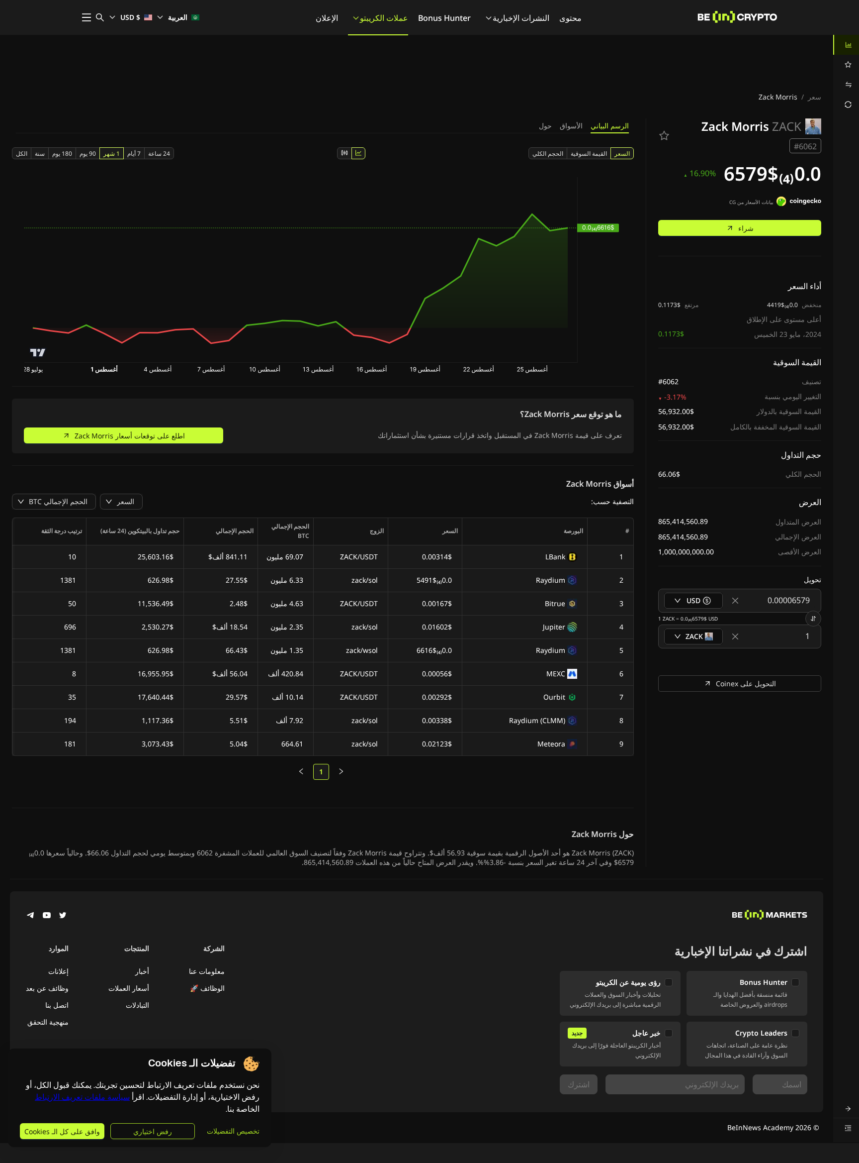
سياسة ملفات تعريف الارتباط (82, 1097)
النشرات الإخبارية (521, 17)
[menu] (846, 74)
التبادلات (137, 1005)
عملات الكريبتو (384, 17)
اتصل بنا (57, 1005)
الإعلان (327, 17)
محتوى (570, 17)
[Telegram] (31, 916)
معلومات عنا (207, 971)
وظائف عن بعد (47, 988)
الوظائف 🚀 (207, 988)
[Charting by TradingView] (38, 352)
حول (545, 125)
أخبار (142, 971)
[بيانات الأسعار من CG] (798, 202)
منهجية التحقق (48, 1022)
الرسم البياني (610, 125)
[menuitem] (846, 45)
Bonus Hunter (444, 17)
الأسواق (571, 125)
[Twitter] (63, 916)
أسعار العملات (128, 988)
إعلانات (58, 971)
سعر (814, 97)
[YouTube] (47, 916)
